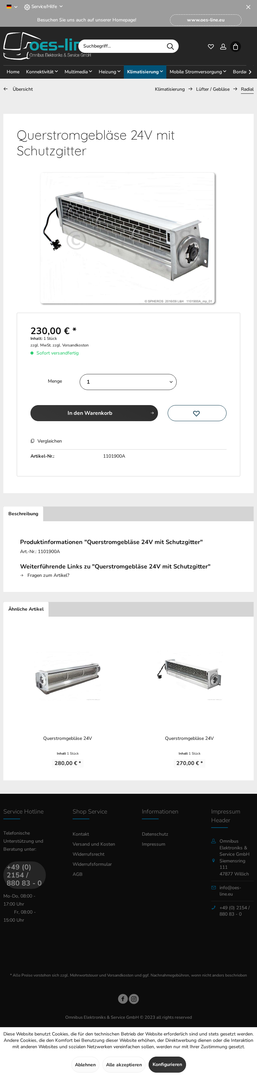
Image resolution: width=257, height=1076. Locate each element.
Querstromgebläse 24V (67, 738)
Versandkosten (120, 975)
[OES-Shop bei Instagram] (134, 1000)
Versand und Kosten (94, 844)
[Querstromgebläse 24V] (67, 675)
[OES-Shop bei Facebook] (123, 1000)
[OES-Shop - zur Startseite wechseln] (47, 46)
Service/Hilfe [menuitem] (44, 6)
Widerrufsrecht (88, 854)
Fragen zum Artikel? (47, 575)
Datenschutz (155, 834)
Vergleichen (49, 441)
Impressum (153, 844)
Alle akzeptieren (124, 1065)
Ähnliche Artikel (26, 609)
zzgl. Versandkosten (71, 345)
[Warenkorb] (235, 46)
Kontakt (81, 834)
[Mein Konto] (223, 46)
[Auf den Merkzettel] (197, 413)
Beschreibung (23, 514)
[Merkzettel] (210, 46)
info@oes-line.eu (230, 891)
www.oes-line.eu (206, 20)
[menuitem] (206, 20)
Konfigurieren (167, 1064)
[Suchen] (170, 46)
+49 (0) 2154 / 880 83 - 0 (24, 875)
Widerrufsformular (92, 864)
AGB (78, 874)
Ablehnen (85, 1065)
